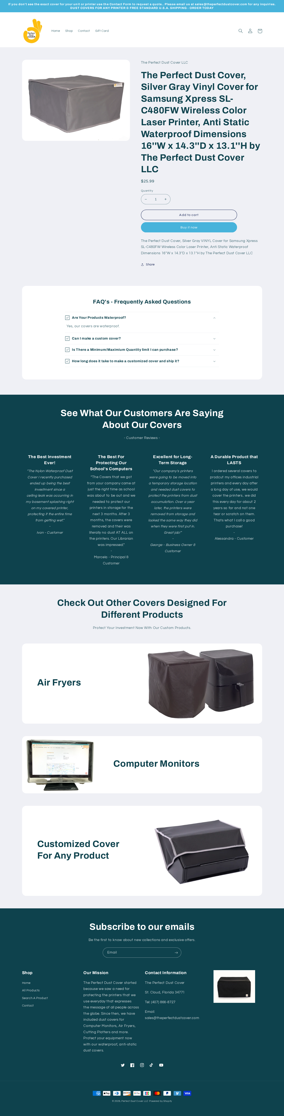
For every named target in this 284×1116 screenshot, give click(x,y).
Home (26, 983)
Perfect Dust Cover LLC (134, 1101)
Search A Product (35, 998)
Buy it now (189, 227)
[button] (241, 31)
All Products (31, 990)
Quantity (147, 190)
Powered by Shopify (160, 1101)
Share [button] (150, 264)
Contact (28, 1005)
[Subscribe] (176, 952)
